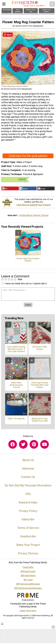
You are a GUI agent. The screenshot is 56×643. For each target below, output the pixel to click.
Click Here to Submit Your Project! (34, 205)
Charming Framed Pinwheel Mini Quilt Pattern (39, 385)
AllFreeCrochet (28, 571)
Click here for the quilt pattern (28, 156)
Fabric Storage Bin (16, 419)
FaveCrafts (28, 567)
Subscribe (28, 519)
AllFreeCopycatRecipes (28, 584)
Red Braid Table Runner (39, 348)
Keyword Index (28, 502)
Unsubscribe (28, 536)
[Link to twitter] (23, 444)
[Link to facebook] (12, 444)
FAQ (28, 494)
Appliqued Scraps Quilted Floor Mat (40, 420)
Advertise (28, 468)
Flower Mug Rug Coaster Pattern (28, 259)
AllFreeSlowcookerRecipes (28, 588)
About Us (28, 460)
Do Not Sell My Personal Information (28, 485)
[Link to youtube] (44, 444)
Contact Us (28, 477)
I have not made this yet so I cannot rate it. (26, 283)
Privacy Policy (28, 511)
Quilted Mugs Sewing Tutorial (33, 215)
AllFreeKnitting (28, 575)
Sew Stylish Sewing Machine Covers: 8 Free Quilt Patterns (16, 349)
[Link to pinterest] (34, 444)
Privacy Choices (28, 553)
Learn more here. (28, 610)
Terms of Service (28, 528)
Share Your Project (28, 545)
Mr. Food (28, 579)
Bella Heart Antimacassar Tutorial (16, 385)
